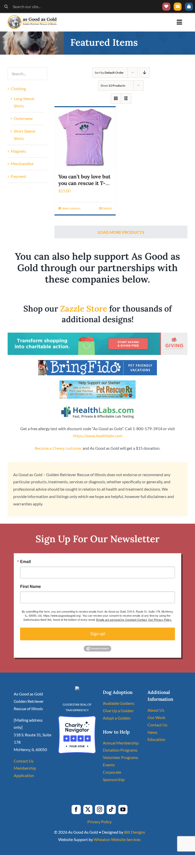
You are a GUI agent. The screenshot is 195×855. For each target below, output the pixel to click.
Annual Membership (121, 742)
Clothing (18, 88)
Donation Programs (120, 750)
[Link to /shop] (189, 7)
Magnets (18, 151)
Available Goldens (118, 703)
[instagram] (99, 809)
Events (109, 764)
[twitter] (87, 809)
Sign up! (97, 634)
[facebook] (76, 809)
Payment (18, 176)
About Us (156, 710)
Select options (71, 208)
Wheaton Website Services (117, 839)
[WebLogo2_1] (32, 17)
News (152, 732)
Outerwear (23, 118)
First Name (30, 586)
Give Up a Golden (118, 710)
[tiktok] (111, 809)
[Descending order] (145, 72)
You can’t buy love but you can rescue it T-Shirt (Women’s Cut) (84, 183)
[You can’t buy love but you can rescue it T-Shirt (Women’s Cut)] (85, 137)
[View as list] (126, 98)
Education (156, 739)
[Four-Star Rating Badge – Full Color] (77, 717)
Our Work (156, 717)
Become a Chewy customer (58, 448)
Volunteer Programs (120, 757)
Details (107, 208)
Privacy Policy (99, 821)
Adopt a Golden (117, 718)
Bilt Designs (134, 832)
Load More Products (121, 232)
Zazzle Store (83, 308)
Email (25, 561)
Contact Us (24, 760)
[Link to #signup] (178, 7)
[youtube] (122, 809)
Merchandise (22, 163)
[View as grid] (116, 98)
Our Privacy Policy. (160, 619)
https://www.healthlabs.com (97, 435)
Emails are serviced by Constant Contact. (122, 619)
